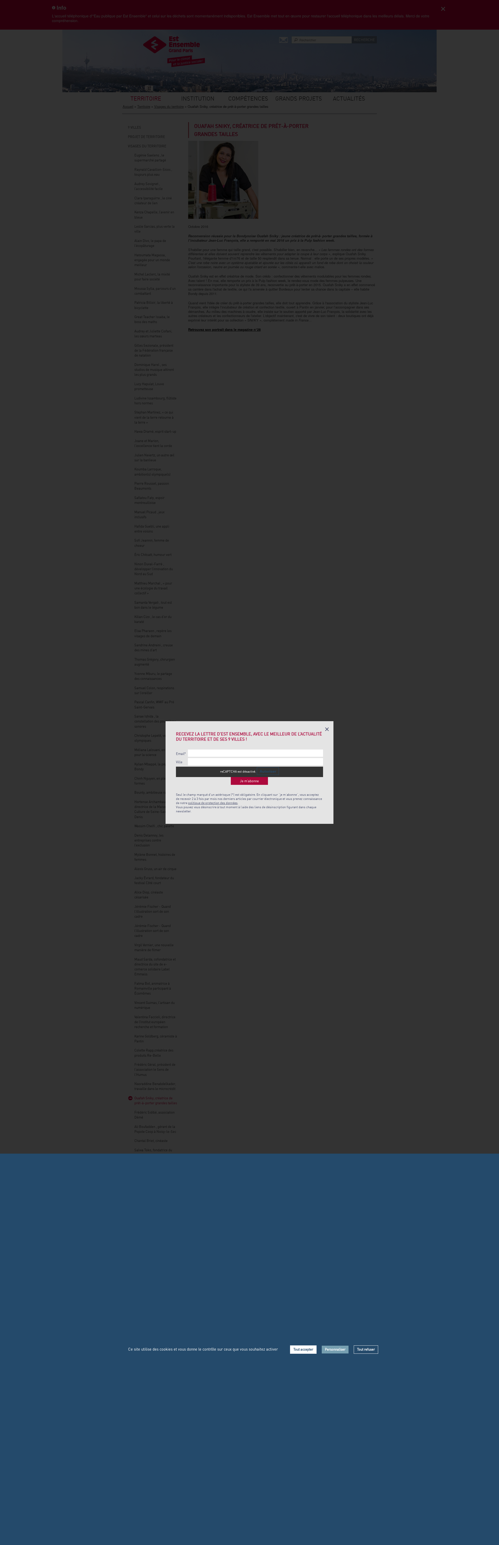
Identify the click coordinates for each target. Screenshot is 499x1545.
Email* (181, 754)
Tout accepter (303, 1349)
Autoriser (268, 771)
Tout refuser (366, 1349)
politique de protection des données (213, 803)
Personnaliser (335, 1349)
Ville (179, 762)
